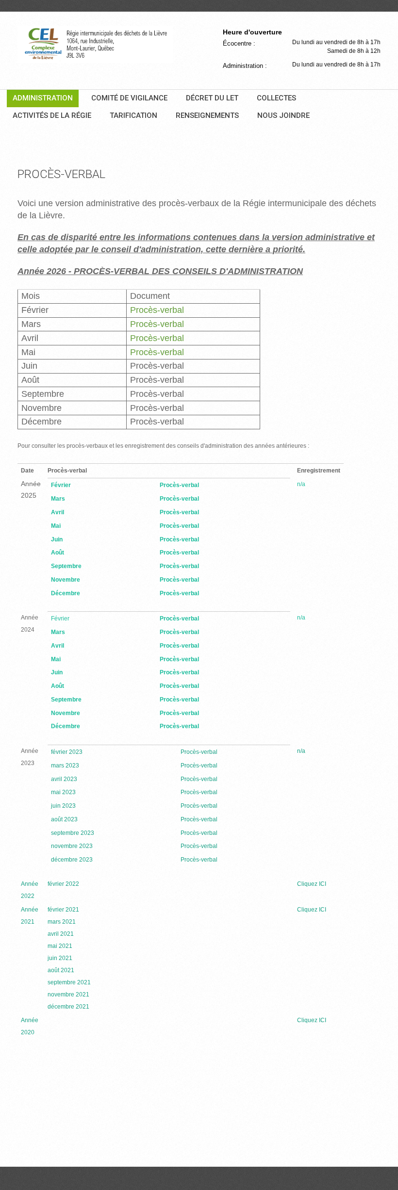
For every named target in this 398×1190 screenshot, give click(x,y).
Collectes (276, 98)
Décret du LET (212, 98)
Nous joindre (283, 115)
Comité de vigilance (129, 98)
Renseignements (207, 115)
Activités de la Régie (52, 115)
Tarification (133, 115)
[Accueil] (95, 44)
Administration (43, 98)
